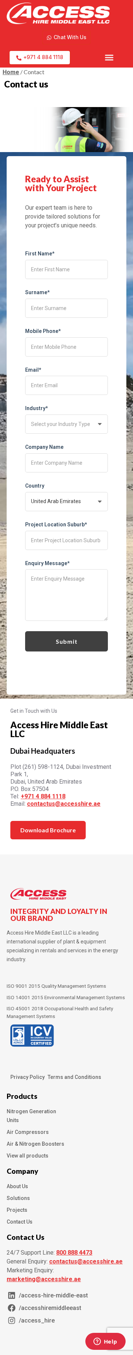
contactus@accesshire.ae (63, 803)
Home (11, 72)
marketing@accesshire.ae (44, 1279)
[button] (109, 58)
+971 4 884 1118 (43, 796)
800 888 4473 (74, 1252)
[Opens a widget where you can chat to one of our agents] (105, 1342)
